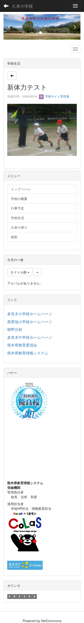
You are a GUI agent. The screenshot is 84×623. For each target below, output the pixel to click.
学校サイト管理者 (56, 96)
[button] (9, 27)
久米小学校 (22, 6)
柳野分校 (14, 329)
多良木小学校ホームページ (29, 313)
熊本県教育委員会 (22, 345)
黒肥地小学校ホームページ (29, 321)
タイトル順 (19, 272)
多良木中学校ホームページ (29, 337)
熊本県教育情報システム (27, 353)
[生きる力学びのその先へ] (25, 564)
